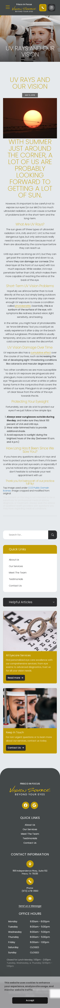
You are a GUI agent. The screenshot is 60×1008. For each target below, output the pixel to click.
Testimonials (16, 579)
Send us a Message (30, 906)
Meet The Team (18, 572)
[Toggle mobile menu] (8, 7)
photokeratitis (23, 306)
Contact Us (15, 585)
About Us (14, 559)
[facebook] (25, 805)
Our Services (16, 566)
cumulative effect (41, 352)
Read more (14, 677)
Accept (30, 1000)
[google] (34, 805)
